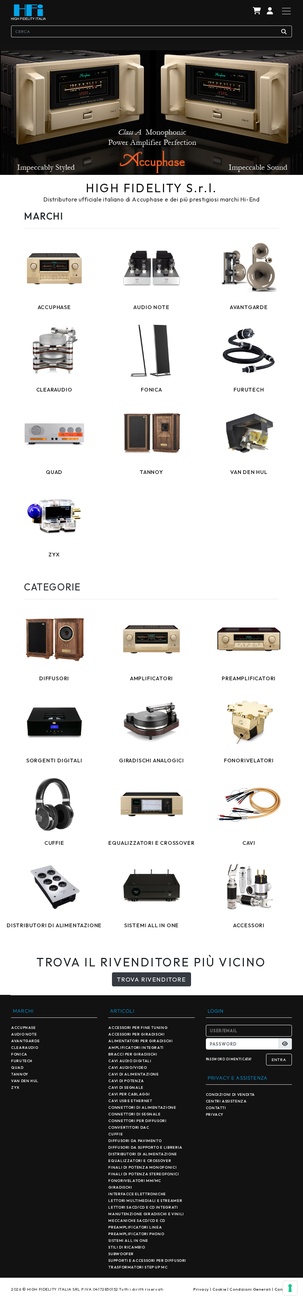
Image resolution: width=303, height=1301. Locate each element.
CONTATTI (216, 1107)
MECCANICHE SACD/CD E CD (136, 1220)
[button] (270, 11)
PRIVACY (215, 1114)
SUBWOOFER (121, 1253)
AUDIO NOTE (24, 1034)
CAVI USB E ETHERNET (130, 1100)
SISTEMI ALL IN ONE (128, 1240)
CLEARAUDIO (24, 1047)
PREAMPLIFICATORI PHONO (136, 1233)
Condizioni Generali (250, 1289)
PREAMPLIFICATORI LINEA (135, 1227)
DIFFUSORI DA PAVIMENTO (134, 1140)
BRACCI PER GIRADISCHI (132, 1054)
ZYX (15, 1087)
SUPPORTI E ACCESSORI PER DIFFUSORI (147, 1260)
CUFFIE (115, 1134)
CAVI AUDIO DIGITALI (129, 1060)
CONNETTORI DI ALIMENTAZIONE (142, 1107)
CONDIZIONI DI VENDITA (230, 1094)
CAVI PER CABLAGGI (129, 1094)
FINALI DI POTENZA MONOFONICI (142, 1167)
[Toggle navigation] (284, 11)
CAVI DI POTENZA (126, 1080)
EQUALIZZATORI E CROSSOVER (139, 1160)
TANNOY (19, 1074)
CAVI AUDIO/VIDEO (127, 1067)
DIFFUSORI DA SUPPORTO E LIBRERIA (145, 1147)
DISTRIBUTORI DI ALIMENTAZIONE (142, 1154)
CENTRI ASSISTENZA (226, 1101)
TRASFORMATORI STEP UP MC (137, 1267)
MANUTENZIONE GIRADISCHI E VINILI (146, 1214)
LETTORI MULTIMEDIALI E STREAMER (145, 1200)
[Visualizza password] (285, 1044)
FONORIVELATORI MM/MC (134, 1180)
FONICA (19, 1054)
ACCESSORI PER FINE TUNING (137, 1027)
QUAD (17, 1067)
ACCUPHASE (23, 1027)
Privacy (201, 1289)
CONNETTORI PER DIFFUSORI (137, 1120)
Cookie (219, 1289)
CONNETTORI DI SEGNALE (134, 1114)
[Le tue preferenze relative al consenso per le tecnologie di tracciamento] (290, 1288)
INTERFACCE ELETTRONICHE (137, 1194)
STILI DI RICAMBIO (126, 1247)
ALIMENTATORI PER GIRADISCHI (140, 1041)
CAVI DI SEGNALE (125, 1087)
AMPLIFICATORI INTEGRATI (136, 1047)
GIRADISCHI (120, 1187)
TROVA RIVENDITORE (151, 979)
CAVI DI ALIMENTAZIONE (133, 1074)
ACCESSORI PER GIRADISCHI (136, 1034)
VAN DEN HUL (24, 1080)
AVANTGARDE (25, 1041)
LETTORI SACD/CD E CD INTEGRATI (143, 1207)
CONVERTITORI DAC (128, 1127)
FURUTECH (22, 1060)
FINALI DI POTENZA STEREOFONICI (143, 1174)
